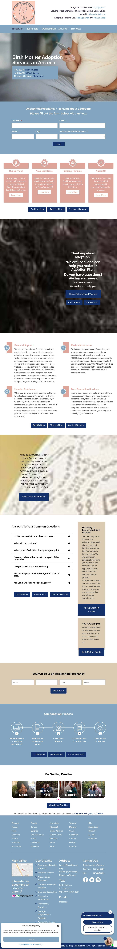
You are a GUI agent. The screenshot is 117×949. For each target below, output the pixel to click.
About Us (62, 29)
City (38, 132)
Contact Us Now (77, 209)
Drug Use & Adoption (47, 892)
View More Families (58, 805)
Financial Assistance (47, 922)
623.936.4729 (82, 18)
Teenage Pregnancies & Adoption (44, 914)
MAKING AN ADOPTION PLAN (37, 741)
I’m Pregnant (17, 29)
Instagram (88, 813)
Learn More (16, 195)
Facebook (78, 813)
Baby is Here (32, 29)
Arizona (101, 14)
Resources (76, 29)
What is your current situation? (73, 132)
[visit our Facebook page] (85, 879)
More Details (56, 754)
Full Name (16, 121)
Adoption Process (46, 872)
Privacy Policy (37, 944)
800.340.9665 (98, 18)
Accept (31, 939)
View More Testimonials (33, 496)
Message (63, 902)
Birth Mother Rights (91, 652)
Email (62, 121)
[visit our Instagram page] (98, 879)
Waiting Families (49, 29)
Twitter (100, 813)
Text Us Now (56, 209)
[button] (58, 926)
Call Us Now (37, 209)
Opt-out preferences (25, 944)
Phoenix (93, 14)
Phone (15, 132)
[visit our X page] (91, 879)
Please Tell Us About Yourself (83, 294)
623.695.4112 (99, 7)
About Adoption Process (91, 610)
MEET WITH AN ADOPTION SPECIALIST (16, 741)
